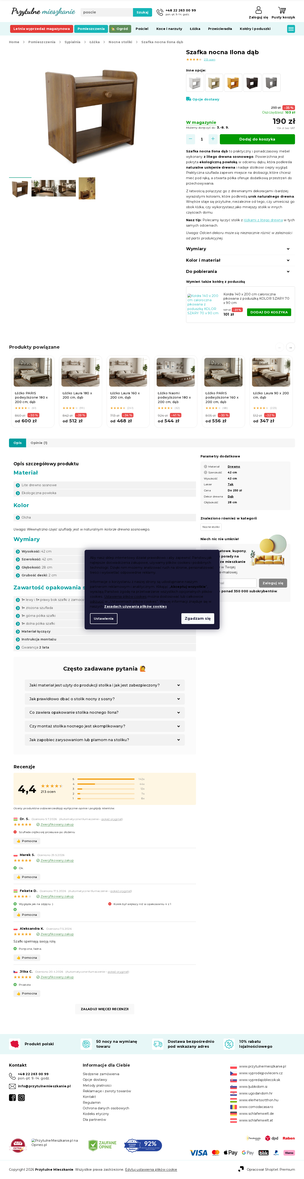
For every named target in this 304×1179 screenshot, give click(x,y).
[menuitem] (41, 29)
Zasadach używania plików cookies (135, 606)
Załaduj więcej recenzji (105, 1009)
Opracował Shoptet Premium (271, 1169)
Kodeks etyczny (96, 1114)
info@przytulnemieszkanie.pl (44, 1086)
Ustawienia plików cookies (125, 597)
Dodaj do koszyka (257, 139)
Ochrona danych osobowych (106, 1108)
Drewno (234, 466)
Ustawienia (104, 619)
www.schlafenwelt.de (256, 1114)
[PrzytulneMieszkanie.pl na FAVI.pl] (18, 1145)
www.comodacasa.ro (256, 1107)
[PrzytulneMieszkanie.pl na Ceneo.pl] (102, 1145)
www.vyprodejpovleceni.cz (261, 1073)
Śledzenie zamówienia (101, 1074)
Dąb (231, 496)
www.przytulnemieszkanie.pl (262, 1066)
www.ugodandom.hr (255, 1093)
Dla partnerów (94, 1120)
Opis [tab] (18, 443)
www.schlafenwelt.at (256, 1120)
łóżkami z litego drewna (263, 220)
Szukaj (143, 12)
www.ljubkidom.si (253, 1087)
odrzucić (97, 601)
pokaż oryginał (111, 819)
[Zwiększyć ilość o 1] (213, 139)
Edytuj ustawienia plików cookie (151, 1170)
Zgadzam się (198, 618)
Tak (231, 484)
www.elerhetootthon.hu (258, 1100)
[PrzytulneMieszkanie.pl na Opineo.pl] (56, 1143)
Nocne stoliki (211, 526)
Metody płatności (97, 1085)
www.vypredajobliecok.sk (259, 1080)
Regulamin (92, 1103)
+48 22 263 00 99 (33, 1074)
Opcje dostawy (205, 99)
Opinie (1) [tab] (39, 443)
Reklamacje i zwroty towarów (107, 1091)
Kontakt (89, 1097)
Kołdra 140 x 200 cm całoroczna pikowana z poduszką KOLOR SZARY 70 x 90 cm (256, 298)
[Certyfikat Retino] (143, 1145)
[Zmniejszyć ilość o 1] (190, 139)
